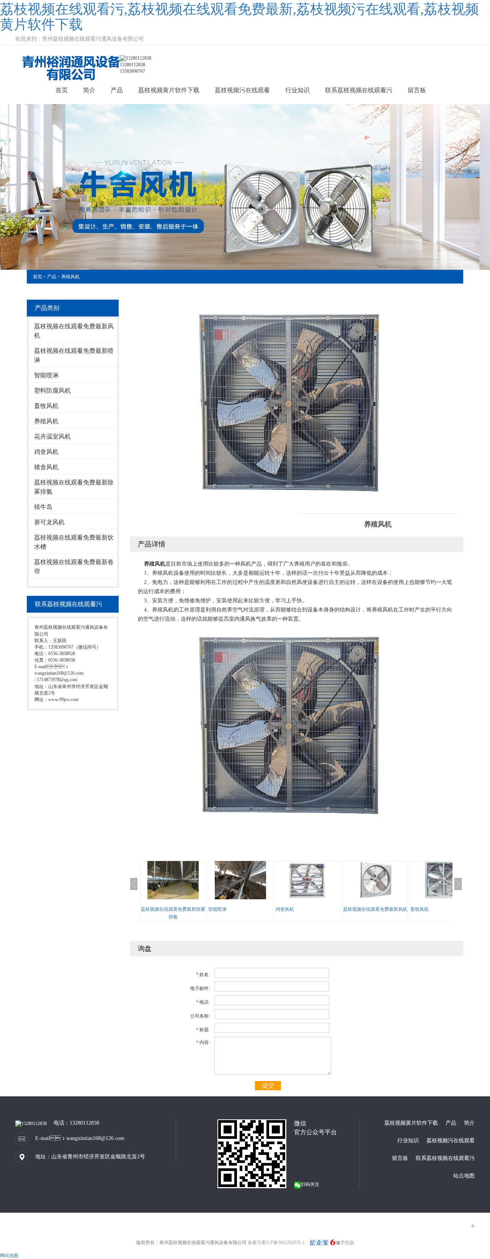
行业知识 (297, 90)
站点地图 (464, 1176)
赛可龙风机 (49, 522)
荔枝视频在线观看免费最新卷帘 (74, 566)
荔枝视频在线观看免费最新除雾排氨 (74, 487)
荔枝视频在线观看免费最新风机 (74, 331)
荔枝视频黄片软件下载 (168, 90)
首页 (62, 90)
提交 (268, 1085)
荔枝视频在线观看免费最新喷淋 (74, 355)
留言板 (417, 90)
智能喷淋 (46, 375)
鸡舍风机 (46, 451)
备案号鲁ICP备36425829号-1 (276, 1242)
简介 (89, 90)
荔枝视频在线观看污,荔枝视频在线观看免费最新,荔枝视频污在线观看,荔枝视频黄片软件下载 (239, 17)
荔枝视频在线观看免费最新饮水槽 (74, 542)
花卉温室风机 (52, 436)
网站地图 (9, 1255)
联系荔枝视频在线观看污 (358, 90)
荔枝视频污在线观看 (242, 90)
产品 (117, 90)
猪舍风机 (46, 467)
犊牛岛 (43, 507)
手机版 (347, 1242)
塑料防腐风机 (52, 390)
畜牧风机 (46, 406)
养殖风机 (70, 276)
